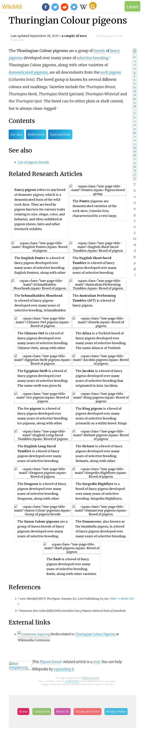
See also (16, 134)
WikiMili (12, 6)
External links (60, 134)
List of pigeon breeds (33, 162)
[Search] (93, 5)
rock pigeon (110, 72)
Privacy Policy (116, 711)
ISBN (113, 598)
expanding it (64, 669)
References (36, 134)
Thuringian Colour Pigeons (95, 634)
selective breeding (92, 58)
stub (96, 661)
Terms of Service (87, 711)
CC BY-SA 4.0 (72, 681)
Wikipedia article (90, 677)
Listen (132, 6)
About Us (62, 711)
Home (23, 711)
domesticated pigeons (28, 72)
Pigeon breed (50, 661)
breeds (99, 50)
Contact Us (42, 711)
